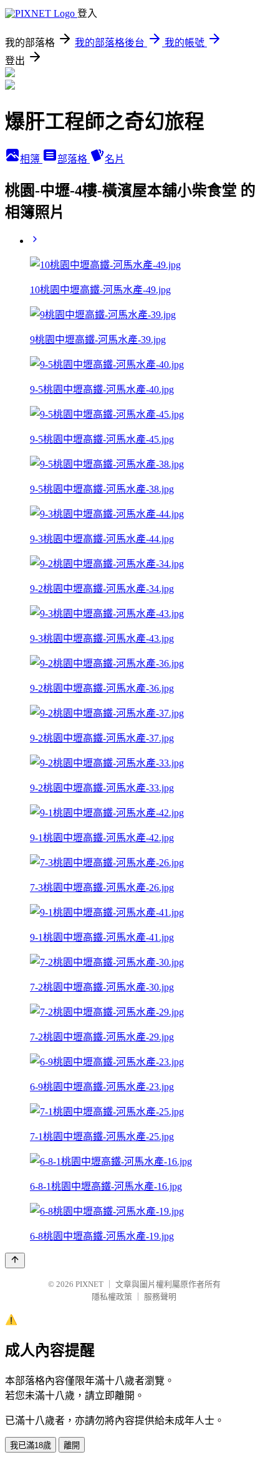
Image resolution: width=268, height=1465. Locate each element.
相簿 (31, 159)
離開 (72, 1445)
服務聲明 (160, 1296)
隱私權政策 (112, 1296)
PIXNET (89, 1284)
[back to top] (15, 1260)
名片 (115, 159)
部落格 (73, 159)
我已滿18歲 (30, 1445)
